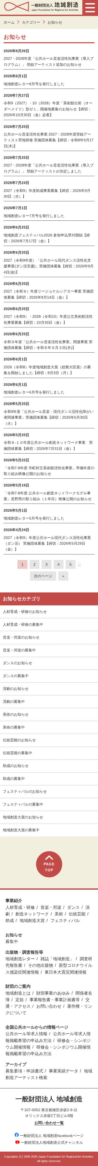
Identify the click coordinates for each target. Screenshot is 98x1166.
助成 (9, 920)
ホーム (9, 22)
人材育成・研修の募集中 (23, 624)
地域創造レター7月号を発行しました (34, 216)
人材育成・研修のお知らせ (25, 611)
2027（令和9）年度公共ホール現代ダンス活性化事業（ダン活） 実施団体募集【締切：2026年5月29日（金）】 (47, 544)
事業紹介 (13, 900)
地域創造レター (20, 959)
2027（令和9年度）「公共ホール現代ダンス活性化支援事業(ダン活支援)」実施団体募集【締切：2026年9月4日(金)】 (49, 266)
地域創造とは (18, 993)
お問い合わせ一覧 (49, 1123)
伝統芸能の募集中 (17, 753)
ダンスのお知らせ (17, 663)
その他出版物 (40, 965)
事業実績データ (63, 1071)
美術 (59, 914)
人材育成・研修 (20, 907)
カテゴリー (31, 22)
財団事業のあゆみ (53, 993)
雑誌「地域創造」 (57, 959)
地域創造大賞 (32, 920)
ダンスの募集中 (15, 676)
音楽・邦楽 (51, 907)
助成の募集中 (14, 778)
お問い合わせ (48, 1006)
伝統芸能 (77, 914)
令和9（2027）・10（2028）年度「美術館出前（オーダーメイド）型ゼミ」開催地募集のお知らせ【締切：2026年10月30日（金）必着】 (48, 109)
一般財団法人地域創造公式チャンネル (52, 1142)
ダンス (73, 907)
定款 (19, 999)
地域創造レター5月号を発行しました (34, 518)
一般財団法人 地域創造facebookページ (52, 1135)
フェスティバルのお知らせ (25, 791)
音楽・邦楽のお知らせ (21, 637)
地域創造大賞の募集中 (21, 830)
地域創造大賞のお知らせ (23, 817)
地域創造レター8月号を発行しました (34, 84)
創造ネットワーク (32, 914)
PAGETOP (49, 867)
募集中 (11, 941)
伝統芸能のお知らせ (19, 740)
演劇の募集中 (14, 701)
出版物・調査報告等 (24, 952)
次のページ (43, 576)
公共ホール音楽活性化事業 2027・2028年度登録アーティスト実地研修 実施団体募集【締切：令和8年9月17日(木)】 (49, 140)
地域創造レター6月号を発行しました (34, 392)
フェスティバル (65, 920)
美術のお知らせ (15, 714)
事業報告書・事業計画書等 (55, 999)
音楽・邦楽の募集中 (19, 650)
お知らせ (13, 935)
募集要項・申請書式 (24, 1071)
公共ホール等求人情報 (26, 1034)
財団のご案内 (18, 986)
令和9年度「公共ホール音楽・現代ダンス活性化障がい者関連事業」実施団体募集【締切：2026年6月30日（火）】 (49, 417)
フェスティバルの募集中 (23, 804)
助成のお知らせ (15, 766)
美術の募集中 (14, 727)
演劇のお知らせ (15, 689)
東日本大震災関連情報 (66, 972)
